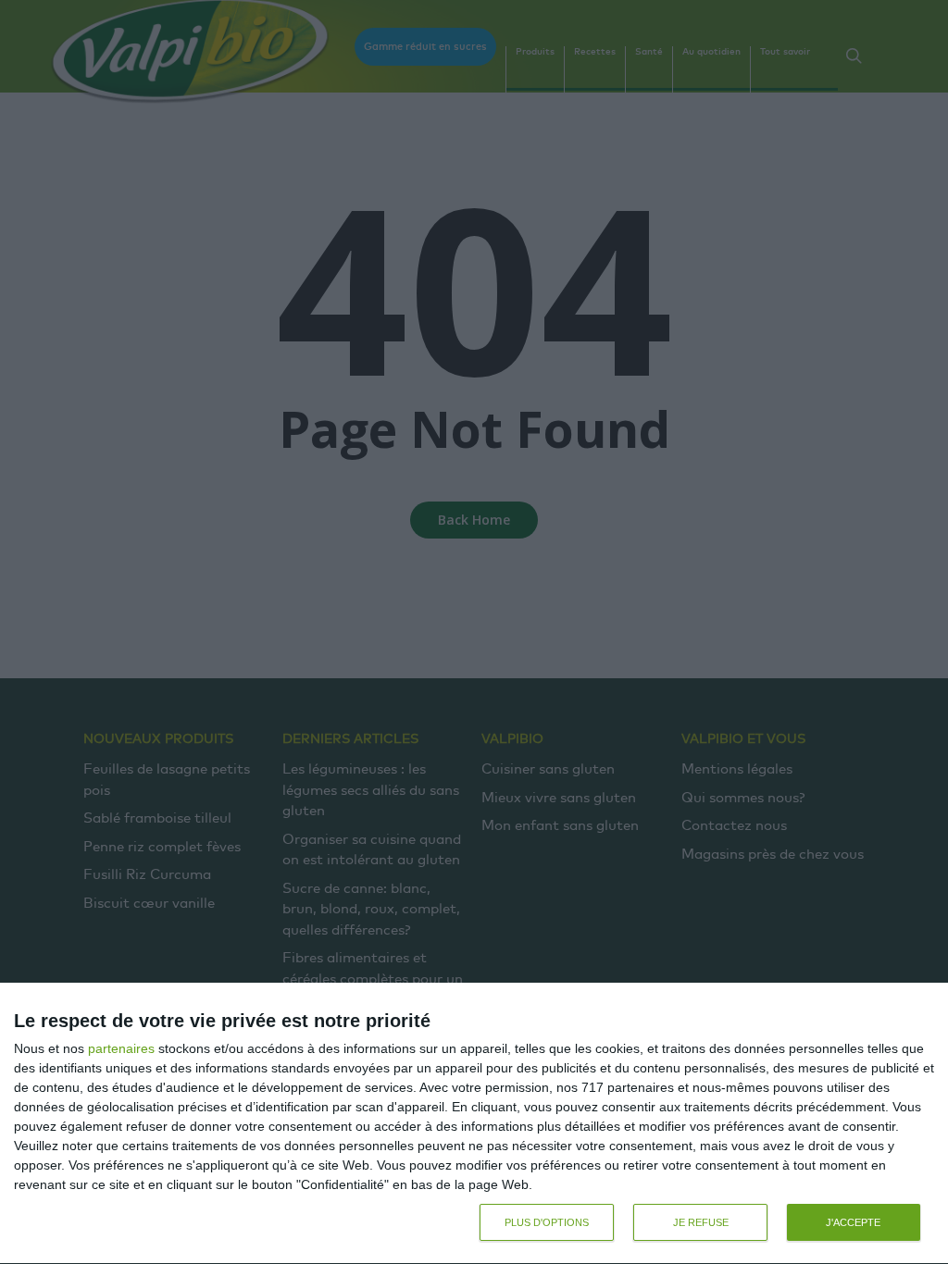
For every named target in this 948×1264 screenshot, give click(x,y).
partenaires (121, 1048)
